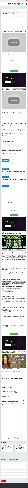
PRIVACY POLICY (9, 0)
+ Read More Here (5, 160)
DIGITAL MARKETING (4, 10)
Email (1, 472)
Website (2, 475)
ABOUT (2, 0)
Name (2, 469)
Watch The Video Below (14, 70)
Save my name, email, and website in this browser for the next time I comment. (11, 478)
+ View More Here (5, 168)
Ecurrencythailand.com (14, 3)
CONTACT (4, 0)
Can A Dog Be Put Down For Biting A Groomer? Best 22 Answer (7, 447)
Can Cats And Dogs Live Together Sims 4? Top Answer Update (20, 447)
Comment (2, 461)
